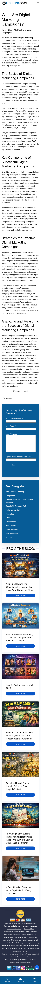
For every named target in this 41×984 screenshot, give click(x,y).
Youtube (9, 537)
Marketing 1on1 (20, 931)
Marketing (10, 514)
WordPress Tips (12, 533)
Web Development (13, 529)
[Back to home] (15, 3)
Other (8, 517)
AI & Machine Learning (15, 491)
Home (4, 30)
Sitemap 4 (28, 962)
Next (25, 391)
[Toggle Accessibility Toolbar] (37, 967)
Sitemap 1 (12, 962)
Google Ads (10, 495)
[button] (38, 3)
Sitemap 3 (23, 962)
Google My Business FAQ (16, 506)
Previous (17, 391)
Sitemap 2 (18, 962)
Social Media (11, 525)
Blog (10, 30)
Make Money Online (14, 510)
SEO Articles (11, 521)
